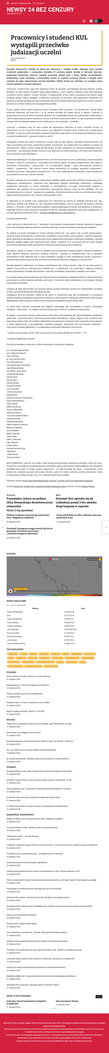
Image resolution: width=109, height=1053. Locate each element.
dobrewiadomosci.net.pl (45, 661)
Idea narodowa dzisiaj (67, 1001)
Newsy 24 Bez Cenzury (40, 9)
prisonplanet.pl (71, 661)
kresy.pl (33, 654)
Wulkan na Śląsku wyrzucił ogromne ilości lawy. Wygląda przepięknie (28, 516)
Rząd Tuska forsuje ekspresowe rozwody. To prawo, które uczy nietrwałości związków (57, 481)
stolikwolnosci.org (51, 666)
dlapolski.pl (21, 658)
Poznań (23, 654)
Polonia (66, 654)
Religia (83, 661)
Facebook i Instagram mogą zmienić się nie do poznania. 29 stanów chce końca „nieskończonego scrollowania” (30, 531)
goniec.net (32, 658)
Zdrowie (60, 661)
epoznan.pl (44, 654)
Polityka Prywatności (83, 1041)
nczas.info (55, 654)
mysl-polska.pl (14, 661)
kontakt (65, 1041)
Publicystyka (77, 654)
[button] (97, 996)
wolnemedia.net (88, 658)
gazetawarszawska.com (33, 666)
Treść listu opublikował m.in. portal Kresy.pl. (57, 213)
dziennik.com (89, 654)
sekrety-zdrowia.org (15, 666)
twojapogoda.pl (28, 661)
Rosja (11, 658)
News (13, 60)
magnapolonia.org (72, 658)
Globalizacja (45, 658)
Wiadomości (13, 654)
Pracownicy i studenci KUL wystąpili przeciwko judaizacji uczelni (39, 486)
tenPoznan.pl (57, 658)
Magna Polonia (88, 486)
